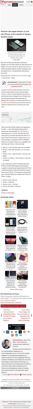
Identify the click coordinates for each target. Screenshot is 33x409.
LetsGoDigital (10, 193)
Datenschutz (17, 402)
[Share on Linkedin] (16, 335)
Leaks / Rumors (6, 78)
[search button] (27, 2)
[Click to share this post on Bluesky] (16, 332)
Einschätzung (10, 90)
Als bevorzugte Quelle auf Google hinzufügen (18, 327)
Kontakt (24, 402)
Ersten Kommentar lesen (8, 302)
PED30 (3, 193)
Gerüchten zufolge (17, 138)
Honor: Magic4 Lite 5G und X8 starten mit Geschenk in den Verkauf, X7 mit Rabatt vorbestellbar (23, 316)
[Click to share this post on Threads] (11, 332)
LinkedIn (24, 374)
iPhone (13, 78)
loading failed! (4, 388)
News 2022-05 (4, 381)
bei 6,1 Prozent (13, 133)
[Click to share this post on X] (20, 331)
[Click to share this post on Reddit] (24, 331)
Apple (29, 75)
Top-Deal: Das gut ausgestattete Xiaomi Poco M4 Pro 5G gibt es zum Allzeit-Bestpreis (9, 316)
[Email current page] (20, 335)
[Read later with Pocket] (28, 331)
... (31, 5)
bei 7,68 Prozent (22, 131)
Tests (9, 5)
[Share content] (4, 332)
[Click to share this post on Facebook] (7, 332)
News (15, 5)
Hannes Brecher (5, 75)
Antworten (18, 302)
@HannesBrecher (14, 374)
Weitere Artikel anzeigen (16, 289)
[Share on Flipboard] (12, 335)
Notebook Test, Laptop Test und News (11, 379)
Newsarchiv (27, 379)
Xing (30, 374)
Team (10, 402)
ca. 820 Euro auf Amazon (9, 102)
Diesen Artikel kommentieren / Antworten (14, 306)
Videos (21, 5)
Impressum (5, 402)
